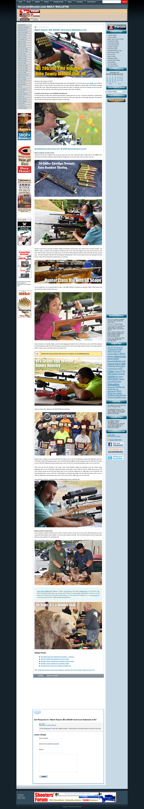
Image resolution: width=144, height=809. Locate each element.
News (109, 54)
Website (41, 749)
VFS (93, 670)
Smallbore (111, 395)
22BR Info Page (22, 56)
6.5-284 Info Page (23, 70)
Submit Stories (21, 797)
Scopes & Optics (22, 94)
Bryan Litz (121, 361)
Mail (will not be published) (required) (49, 744)
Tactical (110, 62)
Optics (109, 56)
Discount (117, 369)
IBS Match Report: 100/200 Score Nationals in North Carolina (57, 661)
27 (107, 82)
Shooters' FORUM (23, 27)
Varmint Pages (22, 41)
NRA (110, 379)
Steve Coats (111, 338)
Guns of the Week (23, 32)
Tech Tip (110, 64)
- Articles (48, 675)
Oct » (119, 83)
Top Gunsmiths (22, 79)
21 (110, 80)
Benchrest (67, 670)
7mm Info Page (22, 72)
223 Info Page (22, 53)
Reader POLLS (22, 98)
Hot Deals (110, 48)
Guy (40, 723)
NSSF (115, 379)
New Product (111, 52)
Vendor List (21, 96)
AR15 (122, 353)
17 (118, 79)
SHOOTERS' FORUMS (114, 436)
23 (115, 80)
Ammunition (117, 351)
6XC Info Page (22, 63)
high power (112, 374)
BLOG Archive (22, 37)
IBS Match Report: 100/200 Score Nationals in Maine (55, 663)
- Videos (110, 37)
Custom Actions (22, 89)
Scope (110, 389)
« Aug (109, 83)
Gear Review (111, 43)
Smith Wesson (120, 395)
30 (115, 82)
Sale (123, 387)
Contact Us (20, 795)
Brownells (112, 361)
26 (122, 80)
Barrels (20, 86)
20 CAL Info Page (23, 51)
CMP (123, 364)
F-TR (122, 371)
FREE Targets (22, 77)
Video (124, 397)
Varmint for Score (87, 670)
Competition (55, 675)
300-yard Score (46, 670)
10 (118, 77)
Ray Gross (111, 319)
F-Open (117, 371)
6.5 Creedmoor (115, 349)
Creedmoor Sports (114, 366)
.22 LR (110, 347)
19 (122, 79)
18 (120, 79)
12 (122, 77)
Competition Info (22, 39)
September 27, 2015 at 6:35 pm (47, 725)
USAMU (118, 397)
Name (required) (43, 738)
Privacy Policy (21, 798)
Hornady (121, 374)
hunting (111, 376)
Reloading (110, 58)
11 (120, 77)
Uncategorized (112, 66)
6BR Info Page (22, 44)
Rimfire (119, 387)
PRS (114, 381)
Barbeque (61, 670)
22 (112, 80)
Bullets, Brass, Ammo (113, 39)
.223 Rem (116, 347)
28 (110, 82)
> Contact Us (21, 105)
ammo (110, 351)
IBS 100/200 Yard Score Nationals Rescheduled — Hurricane (57, 656)
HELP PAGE (21, 103)
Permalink (40, 675)
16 (115, 79)
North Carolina (77, 670)
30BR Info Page (22, 58)
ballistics (111, 357)
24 (118, 80)
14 (110, 79)
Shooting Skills (111, 60)
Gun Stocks (21, 91)
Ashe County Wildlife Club (89, 83)
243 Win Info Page (23, 65)
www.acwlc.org (68, 591)
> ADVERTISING (22, 108)
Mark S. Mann (111, 332)
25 (120, 80)
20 (107, 80)
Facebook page (84, 591)
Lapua (120, 377)
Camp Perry (114, 363)
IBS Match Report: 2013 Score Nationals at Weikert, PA (56, 665)
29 (112, 82)
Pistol (110, 382)
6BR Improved (22, 46)
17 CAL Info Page (23, 48)
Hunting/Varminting (113, 50)
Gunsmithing (111, 45)
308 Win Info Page (23, 75)
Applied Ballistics (113, 354)
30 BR (39, 670)
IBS (72, 670)
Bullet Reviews (22, 84)
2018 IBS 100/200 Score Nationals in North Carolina (55, 659)
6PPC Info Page (22, 60)
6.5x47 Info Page (22, 67)
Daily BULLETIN (22, 29)
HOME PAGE (21, 25)
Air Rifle (119, 350)
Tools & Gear (21, 82)
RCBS (118, 382)
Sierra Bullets (117, 393)
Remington (111, 387)
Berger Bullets (113, 359)
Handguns (110, 46)
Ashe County (54, 670)
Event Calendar (22, 101)
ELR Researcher (112, 326)
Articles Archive (22, 34)
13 (107, 79)
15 (112, 79)
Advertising (20, 794)
